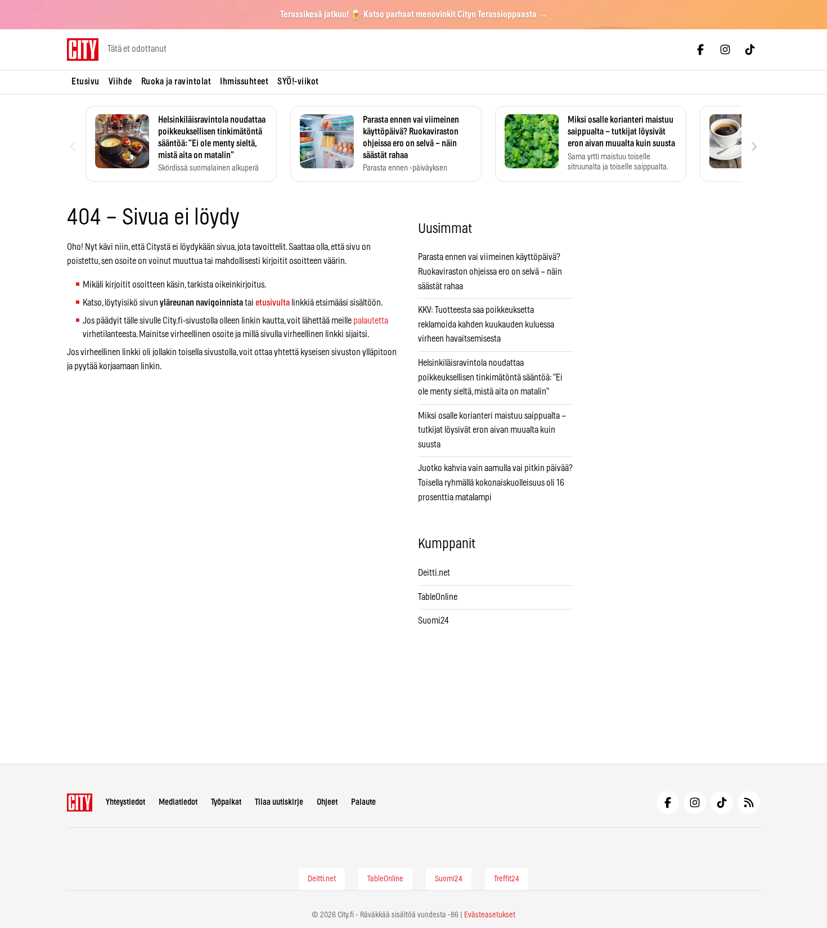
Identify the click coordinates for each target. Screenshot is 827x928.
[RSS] (749, 802)
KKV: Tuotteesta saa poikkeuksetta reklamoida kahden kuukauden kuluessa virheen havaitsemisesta (486, 324)
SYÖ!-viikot (298, 81)
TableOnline (437, 597)
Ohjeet (327, 802)
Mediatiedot (178, 802)
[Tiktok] (750, 49)
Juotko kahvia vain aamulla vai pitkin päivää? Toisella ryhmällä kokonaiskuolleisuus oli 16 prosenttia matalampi (495, 482)
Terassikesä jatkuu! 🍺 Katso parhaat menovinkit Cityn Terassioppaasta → (413, 14)
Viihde (120, 81)
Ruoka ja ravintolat (176, 81)
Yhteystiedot (125, 802)
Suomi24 (433, 620)
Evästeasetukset (489, 915)
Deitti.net (434, 572)
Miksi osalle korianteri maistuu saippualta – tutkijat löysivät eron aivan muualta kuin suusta (492, 430)
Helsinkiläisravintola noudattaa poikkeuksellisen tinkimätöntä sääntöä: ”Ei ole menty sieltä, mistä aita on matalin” (490, 377)
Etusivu (85, 81)
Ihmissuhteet (244, 81)
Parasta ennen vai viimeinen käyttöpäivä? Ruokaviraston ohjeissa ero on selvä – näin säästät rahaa (490, 271)
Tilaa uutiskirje (279, 802)
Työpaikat (226, 802)
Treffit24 (506, 879)
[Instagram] (725, 49)
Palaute (363, 802)
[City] (79, 802)
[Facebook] (700, 49)
